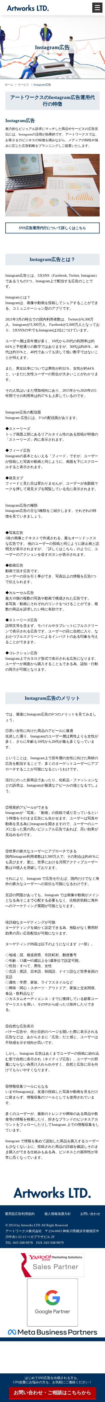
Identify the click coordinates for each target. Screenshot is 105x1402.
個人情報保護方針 (57, 1214)
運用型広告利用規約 (20, 1214)
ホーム (9, 84)
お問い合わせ (90, 1214)
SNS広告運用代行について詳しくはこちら (52, 228)
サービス (23, 84)
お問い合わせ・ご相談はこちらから (52, 1392)
